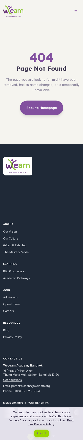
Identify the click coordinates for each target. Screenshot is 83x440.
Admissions (10, 297)
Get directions (12, 380)
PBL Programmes (14, 271)
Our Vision (10, 231)
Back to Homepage (41, 108)
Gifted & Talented (15, 245)
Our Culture (10, 238)
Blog (6, 330)
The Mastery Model (16, 252)
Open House (11, 304)
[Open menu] (76, 11)
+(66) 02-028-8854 (26, 391)
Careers (8, 311)
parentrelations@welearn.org (30, 386)
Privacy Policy (12, 337)
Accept (41, 433)
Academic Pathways (16, 278)
